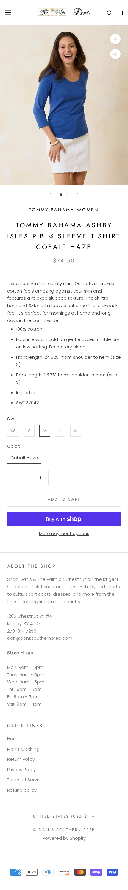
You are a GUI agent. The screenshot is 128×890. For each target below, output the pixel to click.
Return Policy (21, 759)
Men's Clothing (23, 749)
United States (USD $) (61, 816)
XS (13, 430)
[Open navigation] (8, 12)
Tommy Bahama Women (64, 210)
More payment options (64, 533)
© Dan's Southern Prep (64, 830)
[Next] (78, 194)
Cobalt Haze (24, 458)
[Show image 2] (67, 194)
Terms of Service (25, 779)
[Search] (109, 12)
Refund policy (22, 790)
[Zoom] (115, 39)
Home (14, 738)
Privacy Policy (21, 769)
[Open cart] (120, 12)
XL (76, 430)
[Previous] (50, 194)
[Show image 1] (61, 194)
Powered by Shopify (64, 838)
